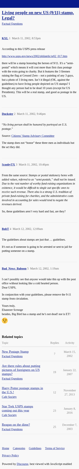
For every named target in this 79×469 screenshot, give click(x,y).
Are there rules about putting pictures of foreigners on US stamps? (21, 370)
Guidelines (35, 448)
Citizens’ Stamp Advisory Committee (32, 135)
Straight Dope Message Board (19, 3)
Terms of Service (55, 448)
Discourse (22, 463)
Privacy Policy (10, 455)
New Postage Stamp (15, 351)
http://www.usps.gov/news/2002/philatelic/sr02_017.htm (34, 56)
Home (5, 448)
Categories (19, 448)
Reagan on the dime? (16, 424)
